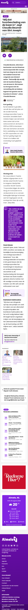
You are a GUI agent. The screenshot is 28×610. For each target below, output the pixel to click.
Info (3, 566)
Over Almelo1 (6, 578)
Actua (3, 559)
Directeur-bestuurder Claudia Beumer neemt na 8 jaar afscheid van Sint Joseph (17, 359)
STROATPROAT (6, 588)
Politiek (4, 571)
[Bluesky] (14, 545)
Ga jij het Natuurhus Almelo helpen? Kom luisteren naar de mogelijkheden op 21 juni (14, 398)
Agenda (4, 561)
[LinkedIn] (8, 545)
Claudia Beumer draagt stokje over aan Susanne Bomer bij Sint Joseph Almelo (7, 376)
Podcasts (5, 564)
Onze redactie (6, 580)
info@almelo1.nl (9, 341)
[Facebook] (3, 545)
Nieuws (6, 16)
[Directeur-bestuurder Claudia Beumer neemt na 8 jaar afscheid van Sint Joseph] (18, 352)
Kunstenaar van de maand (10, 586)
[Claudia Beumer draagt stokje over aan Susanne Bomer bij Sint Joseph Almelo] (7, 370)
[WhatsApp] (17, 545)
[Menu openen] (26, 6)
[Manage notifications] (3, 607)
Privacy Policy (6, 609)
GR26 (3, 591)
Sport (3, 569)
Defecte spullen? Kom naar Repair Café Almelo (14, 390)
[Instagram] (6, 545)
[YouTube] (11, 545)
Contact (4, 583)
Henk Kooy (10, 100)
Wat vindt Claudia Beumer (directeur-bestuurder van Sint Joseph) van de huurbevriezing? (7, 360)
